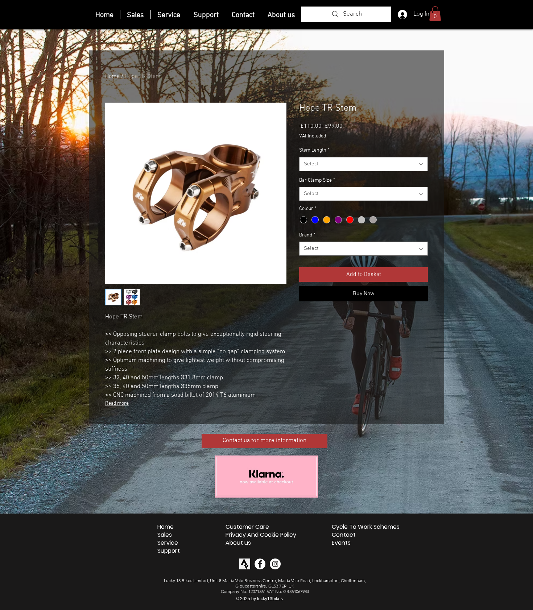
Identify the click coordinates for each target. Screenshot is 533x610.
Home (112, 76)
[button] (435, 13)
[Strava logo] (244, 564)
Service (167, 543)
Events (341, 543)
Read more (117, 403)
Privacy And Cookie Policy (261, 535)
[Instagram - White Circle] (275, 564)
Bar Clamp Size (317, 180)
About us (238, 543)
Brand (307, 235)
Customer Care (247, 527)
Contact (344, 535)
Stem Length (314, 150)
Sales (164, 535)
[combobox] (363, 164)
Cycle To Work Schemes (366, 527)
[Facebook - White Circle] (260, 564)
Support (168, 551)
